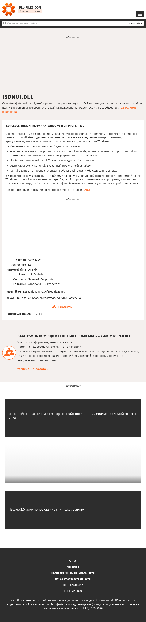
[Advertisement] (73, 65)
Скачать (65, 307)
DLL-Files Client (73, 584)
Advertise (73, 566)
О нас (72, 560)
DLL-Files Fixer (72, 590)
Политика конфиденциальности (73, 572)
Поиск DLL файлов (134, 23)
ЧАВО (86, 190)
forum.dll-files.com (31, 369)
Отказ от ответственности (73, 578)
